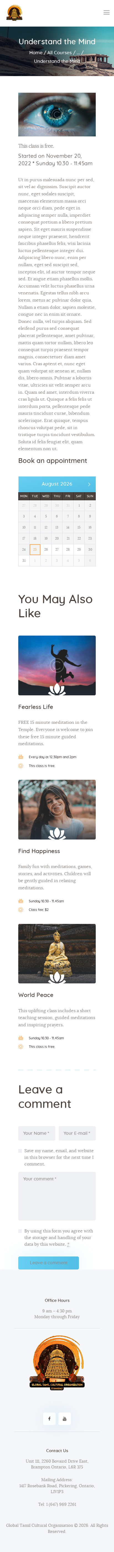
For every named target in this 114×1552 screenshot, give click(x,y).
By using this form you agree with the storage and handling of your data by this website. (58, 1238)
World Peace (35, 995)
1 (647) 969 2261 (60, 1504)
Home (36, 52)
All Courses (59, 52)
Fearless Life (35, 707)
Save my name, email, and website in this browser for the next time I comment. (59, 1157)
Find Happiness (39, 851)
